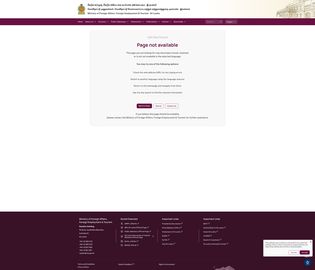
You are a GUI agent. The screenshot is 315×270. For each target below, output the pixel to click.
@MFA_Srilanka (131, 224)
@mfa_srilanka (130, 241)
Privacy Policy (83, 267)
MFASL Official (130, 245)
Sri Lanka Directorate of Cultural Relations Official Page (137, 236)
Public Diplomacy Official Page (137, 231)
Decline (294, 252)
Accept (305, 252)
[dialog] (288, 248)
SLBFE (164, 236)
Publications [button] (151, 22)
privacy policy (296, 247)
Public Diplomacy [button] (118, 22)
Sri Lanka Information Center (214, 244)
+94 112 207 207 (85, 250)
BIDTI (205, 224)
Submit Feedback (125, 264)
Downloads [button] (178, 22)
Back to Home (144, 106)
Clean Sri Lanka (209, 232)
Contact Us (171, 106)
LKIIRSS (206, 236)
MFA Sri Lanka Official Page (136, 227)
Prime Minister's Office (171, 228)
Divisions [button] (102, 22)
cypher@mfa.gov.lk (86, 253)
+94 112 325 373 (85, 241)
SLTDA (164, 240)
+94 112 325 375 (85, 244)
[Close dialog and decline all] (311, 241)
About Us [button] (89, 22)
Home (80, 22)
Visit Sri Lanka (167, 244)
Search (158, 106)
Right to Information (167, 264)
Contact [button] (165, 22)
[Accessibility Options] (307, 262)
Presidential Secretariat (171, 224)
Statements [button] (136, 22)
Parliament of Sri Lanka (171, 232)
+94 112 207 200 (85, 247)
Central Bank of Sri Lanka (213, 228)
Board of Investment (211, 240)
